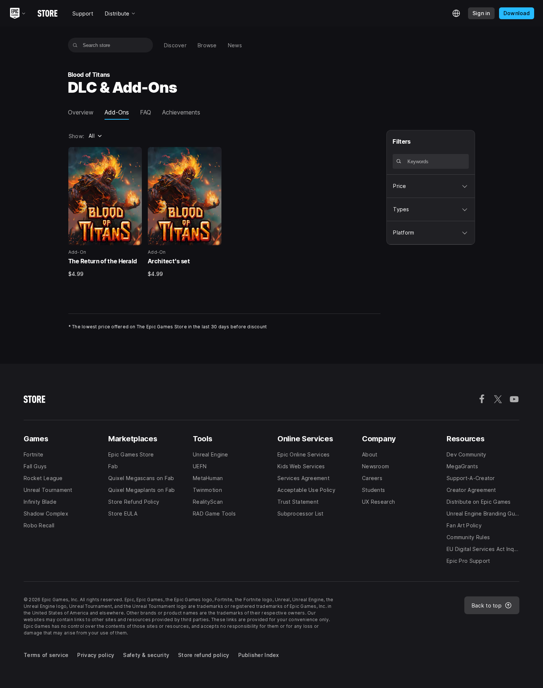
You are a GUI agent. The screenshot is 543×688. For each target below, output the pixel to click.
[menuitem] (175, 45)
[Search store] (75, 45)
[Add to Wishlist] (134, 155)
